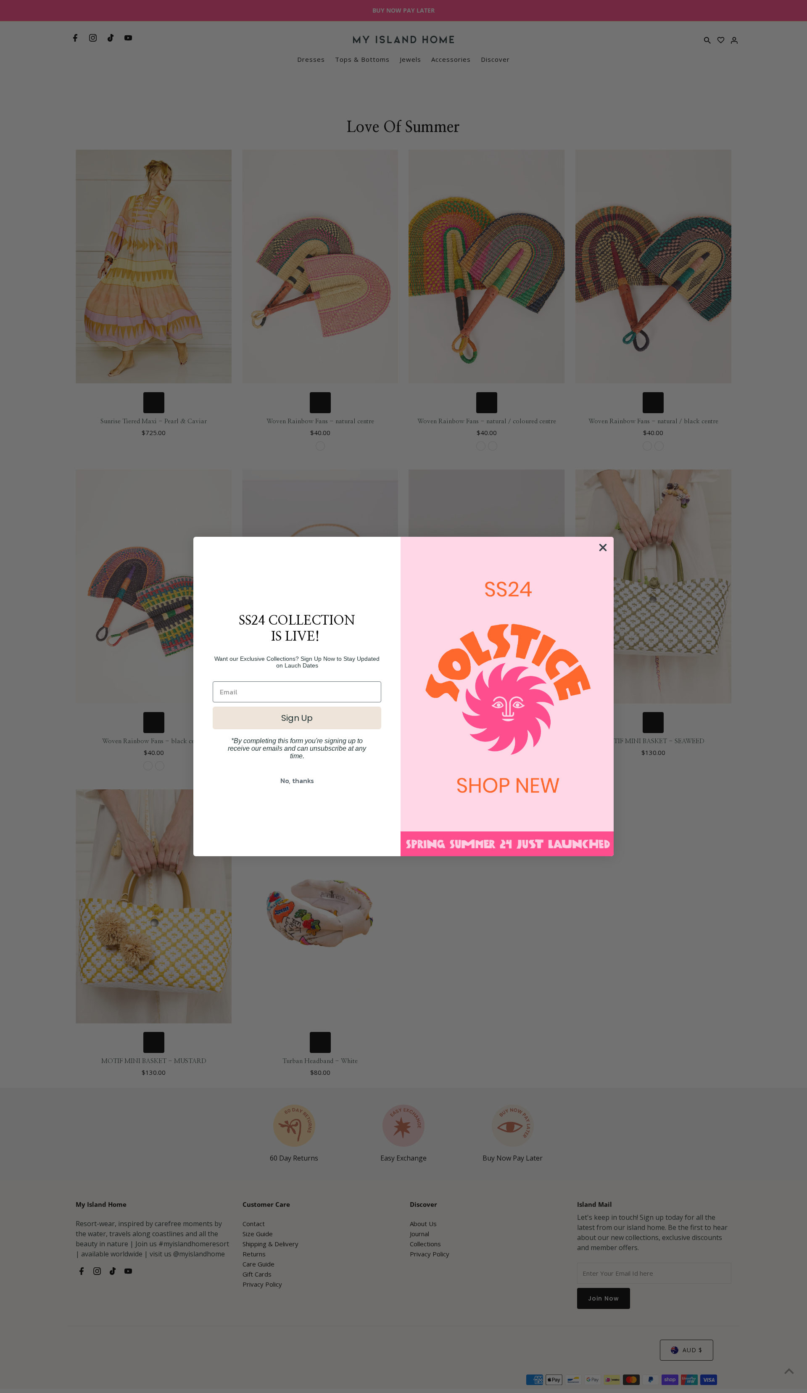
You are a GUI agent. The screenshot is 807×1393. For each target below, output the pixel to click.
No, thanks (297, 781)
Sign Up (297, 718)
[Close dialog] (603, 547)
